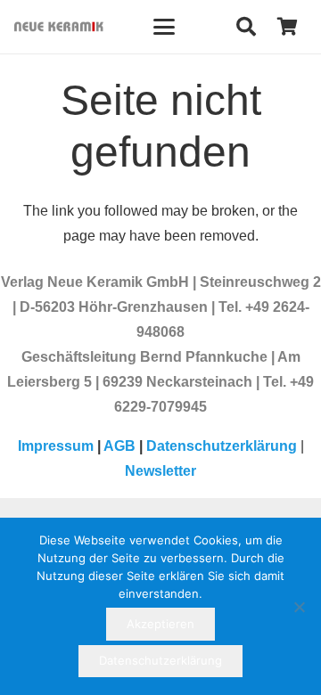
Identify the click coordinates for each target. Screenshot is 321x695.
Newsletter (160, 470)
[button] (164, 26)
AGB (119, 446)
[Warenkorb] (287, 26)
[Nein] (299, 607)
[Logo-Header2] (58, 27)
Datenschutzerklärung (221, 446)
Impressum (56, 446)
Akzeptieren (160, 624)
